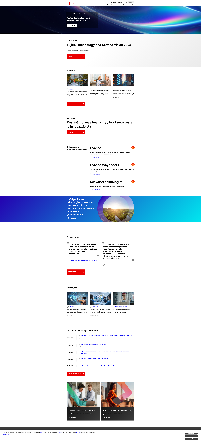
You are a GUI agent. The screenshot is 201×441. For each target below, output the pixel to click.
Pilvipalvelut (95, 306)
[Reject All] (60, 432)
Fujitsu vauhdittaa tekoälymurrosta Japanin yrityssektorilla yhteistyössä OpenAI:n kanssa (101, 365)
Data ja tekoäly (72, 306)
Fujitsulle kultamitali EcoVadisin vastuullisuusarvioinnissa (93, 344)
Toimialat (106, 4)
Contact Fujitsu (73, 417)
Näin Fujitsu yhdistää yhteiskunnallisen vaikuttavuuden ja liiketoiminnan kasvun (84, 261)
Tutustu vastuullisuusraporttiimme (113, 265)
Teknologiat (125, 4)
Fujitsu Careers (107, 417)
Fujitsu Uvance (95, 157)
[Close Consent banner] (199, 431)
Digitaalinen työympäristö (121, 306)
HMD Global (117, 87)
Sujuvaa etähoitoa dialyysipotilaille (99, 87)
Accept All (191, 438)
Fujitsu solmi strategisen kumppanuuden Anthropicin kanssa (94, 358)
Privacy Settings (191, 433)
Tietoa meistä (112, 2)
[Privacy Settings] (78, 432)
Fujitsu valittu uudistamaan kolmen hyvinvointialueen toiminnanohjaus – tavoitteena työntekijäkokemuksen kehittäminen (105, 352)
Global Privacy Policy (6, 434)
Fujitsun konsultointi (96, 174)
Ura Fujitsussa (119, 2)
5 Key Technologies (96, 189)
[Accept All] (41, 432)
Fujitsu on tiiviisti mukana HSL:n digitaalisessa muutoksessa (78, 88)
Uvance (119, 4)
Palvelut (112, 4)
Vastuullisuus (132, 4)
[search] (133, 2)
